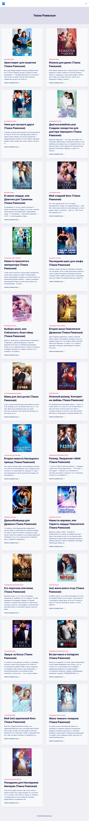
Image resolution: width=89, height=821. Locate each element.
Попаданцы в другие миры (12, 258)
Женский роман (9, 59)
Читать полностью (12, 83)
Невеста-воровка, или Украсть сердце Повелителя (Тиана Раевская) (66, 524)
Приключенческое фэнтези (12, 779)
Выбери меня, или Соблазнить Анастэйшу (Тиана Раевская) (18, 332)
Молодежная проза (10, 121)
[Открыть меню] (86, 3)
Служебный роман (54, 192)
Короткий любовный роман (12, 393)
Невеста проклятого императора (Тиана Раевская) (16, 265)
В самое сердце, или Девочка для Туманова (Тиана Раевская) (18, 199)
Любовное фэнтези (55, 258)
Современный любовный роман (58, 455)
